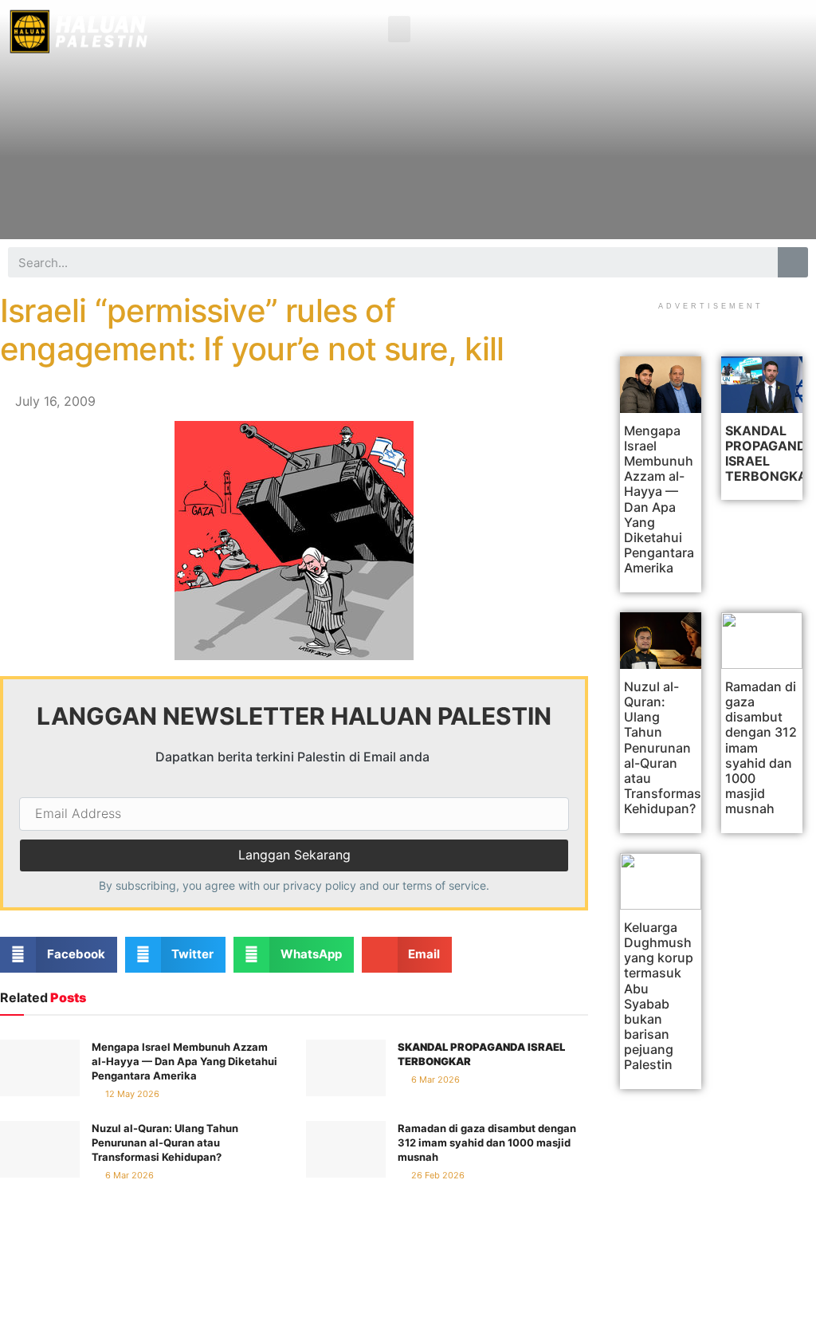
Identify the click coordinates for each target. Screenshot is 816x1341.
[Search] (793, 262)
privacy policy (319, 885)
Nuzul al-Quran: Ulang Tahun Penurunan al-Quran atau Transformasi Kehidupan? (165, 1142)
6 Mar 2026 (434, 1079)
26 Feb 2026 (437, 1175)
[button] (399, 29)
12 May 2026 (131, 1093)
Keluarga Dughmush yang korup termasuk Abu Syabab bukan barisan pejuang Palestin (658, 996)
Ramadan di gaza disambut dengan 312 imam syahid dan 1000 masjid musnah (487, 1142)
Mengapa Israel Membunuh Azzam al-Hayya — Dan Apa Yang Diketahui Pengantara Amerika (184, 1061)
